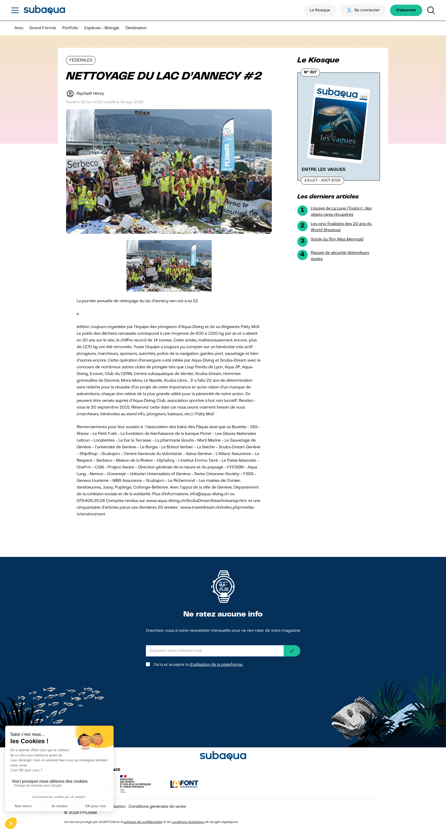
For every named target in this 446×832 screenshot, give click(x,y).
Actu (18, 28)
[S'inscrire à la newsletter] (292, 651)
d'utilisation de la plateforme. (216, 665)
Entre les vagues (324, 169)
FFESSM (88, 813)
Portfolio (70, 28)
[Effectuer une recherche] (431, 10)
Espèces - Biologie (101, 28)
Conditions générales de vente (157, 807)
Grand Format (42, 28)
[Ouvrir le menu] (15, 10)
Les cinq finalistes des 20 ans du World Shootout (341, 227)
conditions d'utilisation (188, 822)
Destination (135, 28)
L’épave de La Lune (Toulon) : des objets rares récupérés (341, 212)
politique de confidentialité (143, 822)
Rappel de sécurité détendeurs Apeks (340, 256)
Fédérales (80, 60)
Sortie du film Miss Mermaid (337, 239)
